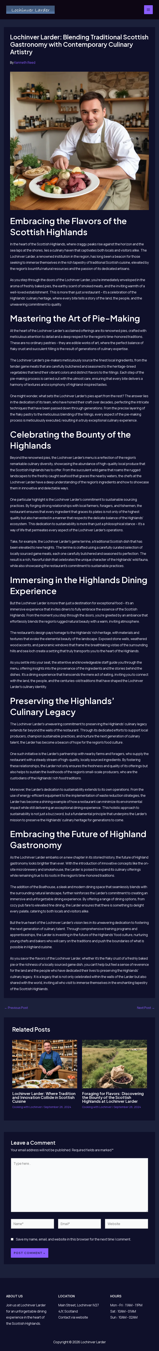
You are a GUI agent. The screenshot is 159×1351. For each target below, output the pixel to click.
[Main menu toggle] (148, 9)
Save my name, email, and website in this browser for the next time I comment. (73, 1239)
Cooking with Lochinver (27, 1107)
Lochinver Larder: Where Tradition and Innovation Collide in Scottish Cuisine (43, 1097)
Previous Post (16, 1007)
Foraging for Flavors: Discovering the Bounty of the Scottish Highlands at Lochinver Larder (113, 1097)
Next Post (146, 1007)
